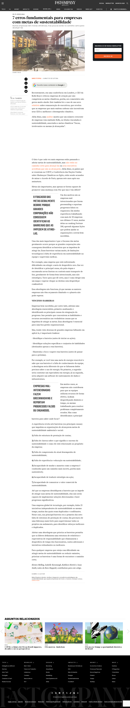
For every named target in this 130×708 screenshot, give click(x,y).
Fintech (92, 675)
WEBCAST (89, 9)
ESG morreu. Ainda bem (55, 647)
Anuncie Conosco (30, 702)
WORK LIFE (46, 9)
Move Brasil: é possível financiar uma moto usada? (17, 113)
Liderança (27, 672)
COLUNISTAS (68, 9)
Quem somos (12, 702)
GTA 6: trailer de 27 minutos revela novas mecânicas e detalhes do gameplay (18, 108)
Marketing (49, 675)
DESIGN (35, 9)
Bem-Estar (27, 666)
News (113, 681)
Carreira (26, 675)
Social (101, 3)
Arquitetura (49, 669)
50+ (25, 681)
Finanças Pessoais (96, 669)
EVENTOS (99, 9)
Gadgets (5, 675)
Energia (70, 675)
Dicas (114, 675)
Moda (48, 672)
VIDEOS (79, 9)
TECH (3, 9)
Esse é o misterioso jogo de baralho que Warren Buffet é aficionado (18, 102)
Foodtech (71, 681)
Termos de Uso (67, 702)
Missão (20, 702)
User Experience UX (51, 678)
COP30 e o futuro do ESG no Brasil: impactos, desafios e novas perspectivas (23, 648)
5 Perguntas (115, 669)
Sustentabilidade (73, 678)
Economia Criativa (96, 666)
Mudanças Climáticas (75, 666)
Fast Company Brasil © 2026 (113, 702)
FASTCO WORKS (120, 9)
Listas (114, 678)
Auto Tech (5, 672)
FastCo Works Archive (95, 702)
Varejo (92, 678)
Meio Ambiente (72, 672)
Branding (49, 666)
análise (50, 116)
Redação (41, 702)
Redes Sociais (6, 681)
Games (4, 669)
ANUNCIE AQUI (120, 3)
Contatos (77, 702)
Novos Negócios (95, 672)
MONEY (16, 9)
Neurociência (28, 678)
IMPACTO (26, 9)
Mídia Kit (84, 702)
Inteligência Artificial (8, 666)
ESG (23, 14)
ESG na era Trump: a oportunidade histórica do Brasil (103, 648)
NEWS (58, 9)
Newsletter (110, 3)
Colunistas (115, 672)
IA (9, 9)
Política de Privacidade (53, 702)
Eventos (114, 666)
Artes (47, 681)
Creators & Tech (7, 678)
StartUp (92, 681)
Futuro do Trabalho (30, 669)
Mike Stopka (36, 78)
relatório (36, 105)
